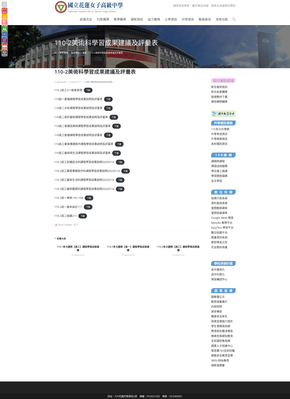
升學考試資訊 (219, 134)
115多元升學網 (220, 129)
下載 (88, 90)
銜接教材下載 (219, 97)
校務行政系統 (219, 198)
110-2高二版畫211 (65, 216)
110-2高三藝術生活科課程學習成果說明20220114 (84, 180)
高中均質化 (218, 274)
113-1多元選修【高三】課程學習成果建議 (78, 248)
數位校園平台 (219, 232)
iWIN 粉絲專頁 (220, 360)
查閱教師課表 (219, 208)
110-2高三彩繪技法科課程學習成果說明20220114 (84, 162)
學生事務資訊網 (220, 326)
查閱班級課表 (219, 213)
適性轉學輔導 (219, 101)
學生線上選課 (219, 171)
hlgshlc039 (61, 82)
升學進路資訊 (219, 139)
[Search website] (234, 19)
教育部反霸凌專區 (222, 331)
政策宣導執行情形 (222, 321)
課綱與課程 (218, 161)
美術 (87, 82)
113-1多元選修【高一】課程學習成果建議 (128, 248)
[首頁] (55, 52)
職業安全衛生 (219, 316)
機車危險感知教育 (222, 336)
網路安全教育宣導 (222, 355)
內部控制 (216, 306)
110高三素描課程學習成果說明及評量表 (78, 135)
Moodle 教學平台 (221, 223)
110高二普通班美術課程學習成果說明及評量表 (82, 126)
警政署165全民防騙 (223, 350)
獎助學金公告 (219, 242)
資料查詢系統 (219, 203)
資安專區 (216, 311)
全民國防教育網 (220, 341)
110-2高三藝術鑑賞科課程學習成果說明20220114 (84, 189)
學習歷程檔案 (219, 176)
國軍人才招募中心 (222, 346)
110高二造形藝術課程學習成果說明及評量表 (81, 117)
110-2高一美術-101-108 (68, 198)
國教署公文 (218, 297)
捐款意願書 (218, 365)
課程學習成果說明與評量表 (102, 82)
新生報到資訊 (219, 87)
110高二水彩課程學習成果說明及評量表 (78, 108)
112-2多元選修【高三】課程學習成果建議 (178, 248)
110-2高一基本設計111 (68, 207)
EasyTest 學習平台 (222, 227)
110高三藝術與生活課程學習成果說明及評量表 (82, 153)
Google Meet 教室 (222, 218)
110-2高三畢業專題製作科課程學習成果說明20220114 (87, 171)
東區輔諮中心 (219, 279)
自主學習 (216, 181)
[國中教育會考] (223, 113)
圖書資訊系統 (219, 237)
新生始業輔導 (219, 92)
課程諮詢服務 (219, 166)
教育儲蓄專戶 (219, 301)
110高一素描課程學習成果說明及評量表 (78, 99)
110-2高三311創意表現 (68, 90)
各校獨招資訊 (219, 144)
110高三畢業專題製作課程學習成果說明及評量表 (83, 144)
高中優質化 (218, 269)
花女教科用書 (219, 247)
